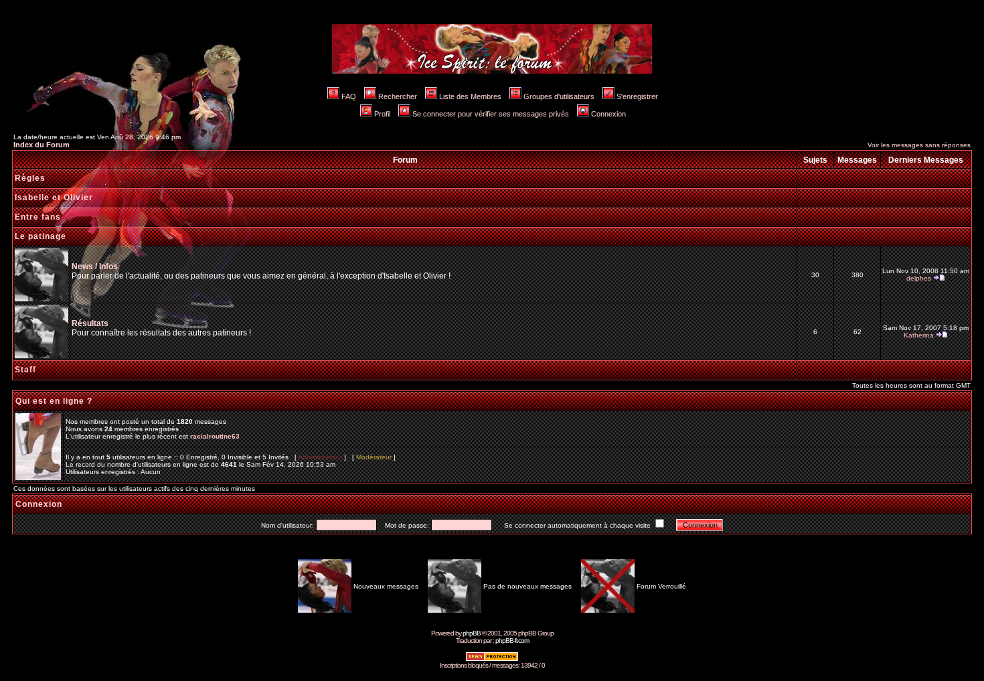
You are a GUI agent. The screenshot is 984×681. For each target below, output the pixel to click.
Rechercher (397, 96)
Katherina (919, 335)
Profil (382, 114)
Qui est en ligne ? (53, 401)
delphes (918, 278)
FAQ (348, 96)
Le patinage (40, 236)
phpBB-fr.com (512, 640)
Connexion (608, 114)
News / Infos (95, 266)
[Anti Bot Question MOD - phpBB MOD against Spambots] (492, 659)
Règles (30, 178)
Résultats (90, 323)
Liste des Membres (470, 96)
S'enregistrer (637, 96)
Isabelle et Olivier (54, 197)
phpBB (472, 633)
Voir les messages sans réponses (919, 145)
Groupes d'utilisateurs (558, 96)
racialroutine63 (215, 436)
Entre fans (38, 217)
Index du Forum (41, 145)
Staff (25, 369)
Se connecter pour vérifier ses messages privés (490, 114)
